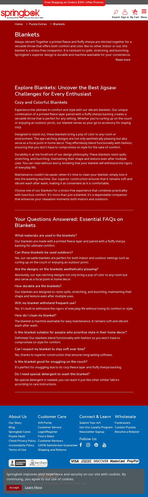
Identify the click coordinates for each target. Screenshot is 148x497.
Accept (14, 488)
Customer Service (49, 427)
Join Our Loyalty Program (96, 427)
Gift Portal (45, 423)
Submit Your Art (90, 423)
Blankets (59, 24)
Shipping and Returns (52, 450)
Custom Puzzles (125, 427)
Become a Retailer (127, 432)
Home (19, 24)
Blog (12, 427)
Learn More (33, 487)
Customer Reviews (50, 441)
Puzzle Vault (17, 436)
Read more (123, 60)
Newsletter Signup (91, 432)
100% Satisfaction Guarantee (57, 445)
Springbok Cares (20, 432)
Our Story (15, 423)
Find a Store (46, 436)
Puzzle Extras (38, 24)
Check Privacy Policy (22, 441)
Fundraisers (122, 423)
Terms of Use (17, 450)
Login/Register (47, 432)
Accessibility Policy (21, 445)
